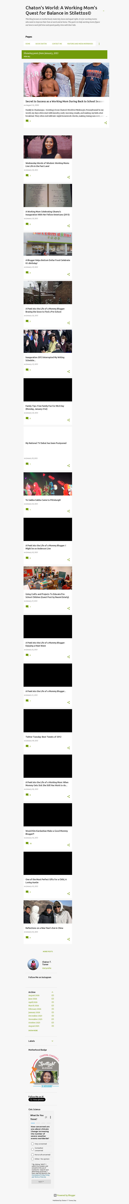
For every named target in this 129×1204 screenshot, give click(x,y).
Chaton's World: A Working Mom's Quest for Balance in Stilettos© (61, 10)
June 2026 (32, 999)
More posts (48, 951)
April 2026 (32, 1002)
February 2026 (34, 1009)
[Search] (105, 8)
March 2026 (33, 1005)
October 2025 (34, 1022)
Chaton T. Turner (46, 963)
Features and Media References (80, 44)
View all (27, 56)
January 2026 (34, 1012)
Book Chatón (41, 44)
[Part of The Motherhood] (47, 1088)
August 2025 (33, 1026)
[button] (105, 123)
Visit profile (46, 968)
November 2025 (35, 1019)
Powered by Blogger (66, 1195)
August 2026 (33, 995)
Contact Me (57, 44)
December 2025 (35, 1016)
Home (28, 44)
